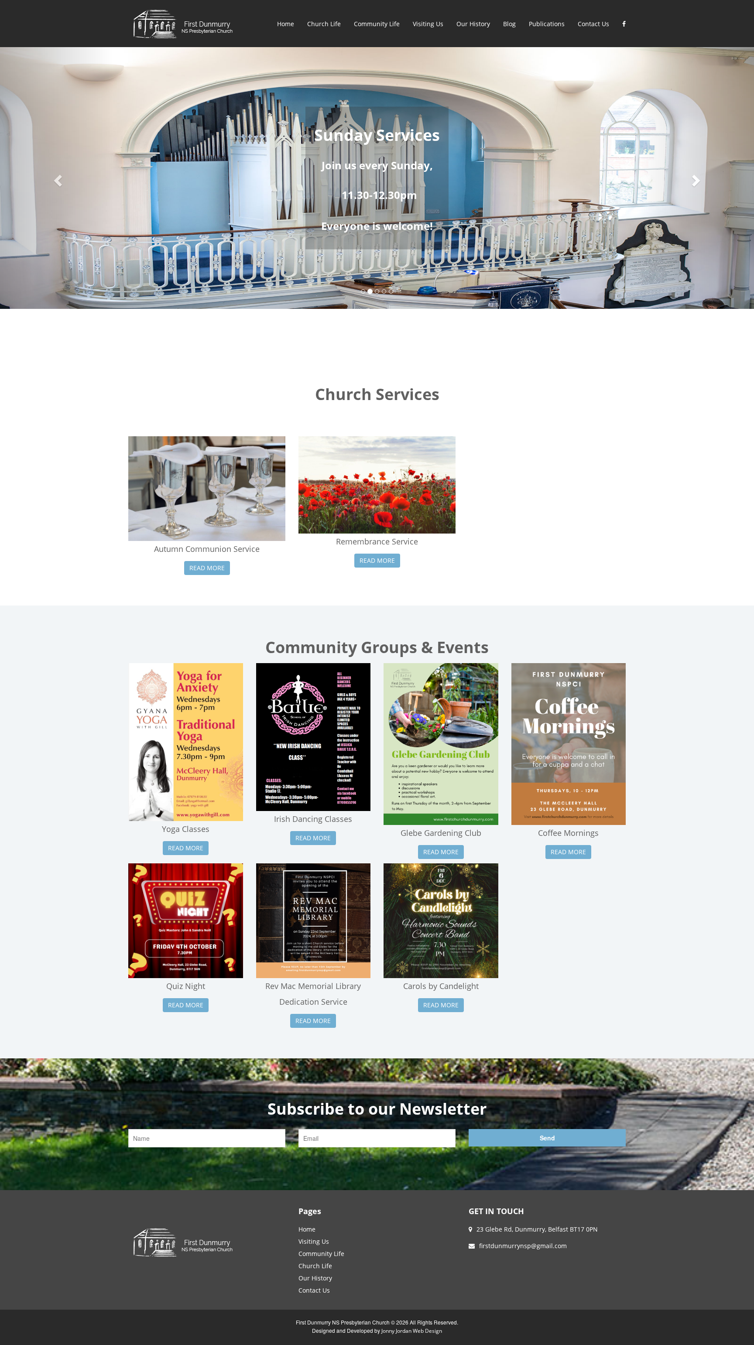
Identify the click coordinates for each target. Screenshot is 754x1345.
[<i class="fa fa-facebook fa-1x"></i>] (624, 24)
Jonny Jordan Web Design (411, 1331)
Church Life (324, 24)
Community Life (377, 24)
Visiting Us (428, 24)
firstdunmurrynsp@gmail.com (523, 1246)
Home (285, 24)
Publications (547, 24)
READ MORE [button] (207, 568)
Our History (473, 24)
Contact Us (593, 24)
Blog (509, 24)
